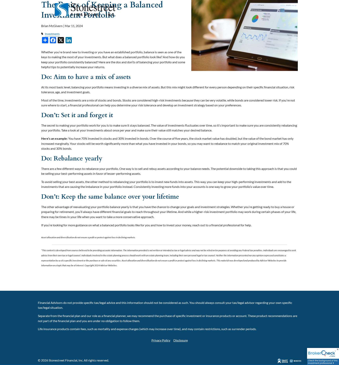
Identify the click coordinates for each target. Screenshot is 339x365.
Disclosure (180, 340)
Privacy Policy (160, 340)
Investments (52, 33)
